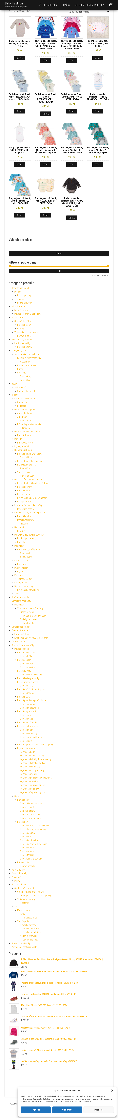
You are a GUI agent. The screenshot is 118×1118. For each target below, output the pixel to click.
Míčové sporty (23, 910)
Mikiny (17, 880)
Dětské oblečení (48, 5)
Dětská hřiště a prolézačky (29, 453)
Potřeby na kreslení (29, 619)
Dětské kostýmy (24, 486)
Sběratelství (19, 387)
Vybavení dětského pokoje (26, 332)
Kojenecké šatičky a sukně (32, 785)
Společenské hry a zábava (26, 354)
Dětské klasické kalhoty (31, 674)
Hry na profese (24, 494)
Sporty (17, 906)
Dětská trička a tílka (26, 652)
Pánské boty (23, 862)
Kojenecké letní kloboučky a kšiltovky (31, 637)
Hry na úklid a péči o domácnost (32, 498)
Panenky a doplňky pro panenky (29, 534)
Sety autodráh (26, 420)
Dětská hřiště (26, 457)
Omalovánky (25, 553)
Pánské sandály (27, 866)
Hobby (14, 383)
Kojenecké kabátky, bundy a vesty (35, 759)
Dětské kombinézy (28, 733)
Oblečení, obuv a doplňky (89, 5)
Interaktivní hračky (25, 509)
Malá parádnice (24, 501)
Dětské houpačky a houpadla (30, 461)
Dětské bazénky (24, 347)
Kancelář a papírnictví (21, 601)
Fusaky (20, 328)
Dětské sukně (26, 718)
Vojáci (17, 593)
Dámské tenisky (27, 810)
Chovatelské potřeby (21, 288)
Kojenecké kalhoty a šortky (32, 763)
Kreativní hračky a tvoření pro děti (29, 512)
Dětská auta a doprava (24, 409)
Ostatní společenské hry (28, 365)
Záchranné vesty (31, 939)
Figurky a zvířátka (22, 446)
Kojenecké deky (21, 634)
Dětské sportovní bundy (31, 737)
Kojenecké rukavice (29, 781)
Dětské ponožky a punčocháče (31, 700)
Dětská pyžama (27, 693)
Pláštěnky (24, 903)
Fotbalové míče (30, 917)
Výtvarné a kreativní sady (34, 615)
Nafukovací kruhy (31, 928)
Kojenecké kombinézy (30, 766)
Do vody (18, 439)
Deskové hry (26, 376)
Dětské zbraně (24, 435)
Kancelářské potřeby (21, 626)
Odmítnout (67, 1110)
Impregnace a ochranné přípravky (35, 895)
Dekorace (21, 564)
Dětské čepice (26, 663)
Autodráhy (22, 417)
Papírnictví (19, 545)
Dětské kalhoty (21, 310)
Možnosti (98, 1110)
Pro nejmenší (20, 582)
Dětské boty (22, 822)
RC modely (25, 428)
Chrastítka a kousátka (24, 398)
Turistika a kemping (26, 899)
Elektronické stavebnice (28, 590)
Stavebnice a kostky (23, 586)
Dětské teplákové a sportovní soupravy (35, 744)
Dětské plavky (23, 696)
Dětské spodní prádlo (27, 722)
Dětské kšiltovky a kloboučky (27, 313)
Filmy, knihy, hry (19, 350)
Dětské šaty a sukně (26, 711)
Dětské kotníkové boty (30, 840)
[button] (112, 1090)
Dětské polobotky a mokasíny (33, 844)
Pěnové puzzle (24, 336)
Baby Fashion (14, 3)
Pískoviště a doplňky (26, 464)
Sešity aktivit (26, 556)
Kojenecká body (27, 752)
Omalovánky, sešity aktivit (29, 549)
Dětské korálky (24, 516)
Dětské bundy (26, 729)
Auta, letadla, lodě (25, 413)
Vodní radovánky (25, 472)
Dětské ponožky (27, 704)
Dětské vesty (26, 741)
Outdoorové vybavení (24, 888)
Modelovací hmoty (25, 520)
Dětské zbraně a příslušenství (28, 431)
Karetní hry (25, 380)
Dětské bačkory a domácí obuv (34, 825)
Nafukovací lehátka (32, 932)
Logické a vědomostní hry (29, 358)
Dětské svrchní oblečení (28, 726)
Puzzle (20, 369)
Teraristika (19, 299)
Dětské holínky (27, 836)
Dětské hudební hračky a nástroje (32, 483)
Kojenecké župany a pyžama (33, 792)
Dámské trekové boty (30, 814)
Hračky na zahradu (23, 450)
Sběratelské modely (26, 391)
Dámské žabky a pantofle (32, 818)
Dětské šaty (25, 715)
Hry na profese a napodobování (28, 479)
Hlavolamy (25, 361)
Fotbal (23, 914)
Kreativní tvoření (27, 612)
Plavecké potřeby (19, 873)
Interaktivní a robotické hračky (28, 505)
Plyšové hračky (21, 567)
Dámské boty (23, 800)
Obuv (16, 796)
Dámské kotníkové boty (31, 803)
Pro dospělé (17, 877)
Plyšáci (20, 571)
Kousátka (21, 406)
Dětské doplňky (24, 660)
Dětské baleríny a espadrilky (33, 829)
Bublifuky (21, 531)
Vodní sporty (23, 921)
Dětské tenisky (27, 855)
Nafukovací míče (25, 442)
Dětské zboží (17, 317)
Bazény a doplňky (22, 343)
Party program (21, 560)
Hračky (66, 5)
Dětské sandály (27, 847)
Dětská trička (26, 656)
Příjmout (36, 1110)
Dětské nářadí (23, 490)
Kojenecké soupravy (29, 788)
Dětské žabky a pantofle (31, 858)
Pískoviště (25, 468)
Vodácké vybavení (28, 936)
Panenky (21, 542)
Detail (20, 58)
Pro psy (17, 291)
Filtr (59, 271)
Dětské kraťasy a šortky (28, 678)
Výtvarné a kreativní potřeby (30, 608)
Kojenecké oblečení (20, 630)
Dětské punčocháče (29, 707)
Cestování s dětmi (22, 321)
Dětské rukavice (27, 667)
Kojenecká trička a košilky (32, 755)
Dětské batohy (24, 325)
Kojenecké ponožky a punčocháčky (36, 777)
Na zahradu (19, 527)
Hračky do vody (27, 475)
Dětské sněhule (27, 851)
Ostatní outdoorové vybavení (30, 891)
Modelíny (24, 523)
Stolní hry (21, 372)
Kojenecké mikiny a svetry (32, 770)
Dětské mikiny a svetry (27, 682)
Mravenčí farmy (24, 302)
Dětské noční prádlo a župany (31, 689)
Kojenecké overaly (28, 774)
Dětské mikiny (26, 685)
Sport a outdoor (19, 884)
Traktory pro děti (25, 579)
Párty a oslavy (18, 869)
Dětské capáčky (27, 833)
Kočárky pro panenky (27, 538)
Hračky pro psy (24, 295)
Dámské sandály (28, 807)
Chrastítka (22, 402)
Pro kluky (18, 575)
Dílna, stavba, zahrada (22, 339)
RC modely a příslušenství (29, 424)
